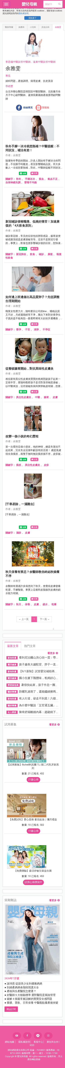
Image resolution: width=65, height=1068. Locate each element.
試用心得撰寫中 (33, 882)
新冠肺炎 (21, 254)
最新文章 (12, 646)
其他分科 (46, 27)
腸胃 (46, 397)
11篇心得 (33, 830)
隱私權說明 (23, 13)
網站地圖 (9, 1041)
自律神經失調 (13, 182)
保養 (27, 604)
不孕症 (46, 329)
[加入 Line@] (38, 1035)
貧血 (41, 178)
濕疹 (18, 532)
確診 (41, 254)
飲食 (32, 254)
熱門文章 (30, 646)
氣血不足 (53, 178)
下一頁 (45, 619)
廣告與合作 (52, 1041)
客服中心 (38, 1041)
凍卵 (36, 329)
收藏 (35, 173)
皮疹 (46, 465)
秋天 (18, 604)
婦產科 (21, 27)
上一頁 (23, 619)
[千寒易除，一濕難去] (20, 504)
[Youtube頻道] (17, 1035)
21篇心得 (33, 779)
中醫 (37, 397)
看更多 (51, 653)
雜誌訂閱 (11, 1009)
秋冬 (18, 178)
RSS (32, 1045)
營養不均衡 (30, 182)
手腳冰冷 (30, 178)
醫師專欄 (9, 27)
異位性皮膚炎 (23, 397)
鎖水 (45, 604)
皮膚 (55, 397)
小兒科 (33, 27)
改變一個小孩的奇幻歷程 (22, 436)
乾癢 (54, 604)
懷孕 (18, 329)
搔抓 (18, 465)
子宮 (27, 329)
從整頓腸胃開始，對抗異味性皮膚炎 (30, 368)
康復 (50, 254)
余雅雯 (58, 27)
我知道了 (32, 18)
